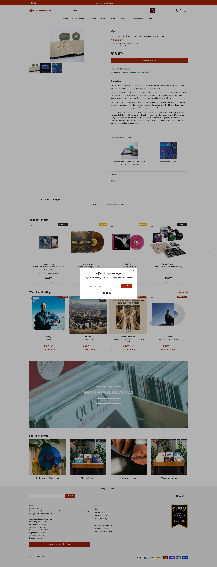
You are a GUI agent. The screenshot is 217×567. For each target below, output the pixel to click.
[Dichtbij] (133, 270)
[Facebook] (104, 293)
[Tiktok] (114, 293)
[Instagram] (110, 293)
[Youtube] (107, 293)
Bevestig (126, 286)
